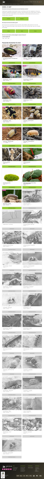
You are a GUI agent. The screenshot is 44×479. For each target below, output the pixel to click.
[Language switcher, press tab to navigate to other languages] (39, 1)
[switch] (3, 477)
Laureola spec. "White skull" (7, 307)
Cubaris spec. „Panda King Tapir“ (8, 141)
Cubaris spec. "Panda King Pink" (28, 120)
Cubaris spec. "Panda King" (27, 58)
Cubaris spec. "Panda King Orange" (8, 369)
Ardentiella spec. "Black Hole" (7, 328)
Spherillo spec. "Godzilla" (7, 203)
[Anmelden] (26, 2)
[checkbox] (3, 38)
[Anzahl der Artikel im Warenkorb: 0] (41, 2)
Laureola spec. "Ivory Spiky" (27, 390)
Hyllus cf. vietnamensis (27, 411)
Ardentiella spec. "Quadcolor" (8, 286)
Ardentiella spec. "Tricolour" (7, 79)
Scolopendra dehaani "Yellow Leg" (28, 224)
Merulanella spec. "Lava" (27, 307)
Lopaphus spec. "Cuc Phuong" (8, 224)
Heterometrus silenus (26, 203)
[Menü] (4, 472)
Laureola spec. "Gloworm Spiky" (8, 452)
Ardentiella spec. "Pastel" (7, 120)
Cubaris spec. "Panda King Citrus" (28, 141)
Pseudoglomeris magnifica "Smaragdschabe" (10, 58)
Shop (8, 4)
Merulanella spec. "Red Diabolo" (28, 286)
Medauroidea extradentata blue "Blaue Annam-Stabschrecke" (29, 183)
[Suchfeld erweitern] (24, 2)
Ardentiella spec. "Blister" (7, 411)
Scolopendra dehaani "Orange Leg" (29, 245)
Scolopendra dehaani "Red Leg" (8, 245)
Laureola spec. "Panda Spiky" (28, 369)
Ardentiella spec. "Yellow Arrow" (8, 390)
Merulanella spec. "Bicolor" (27, 328)
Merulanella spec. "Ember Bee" (28, 79)
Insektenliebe (4, 4)
